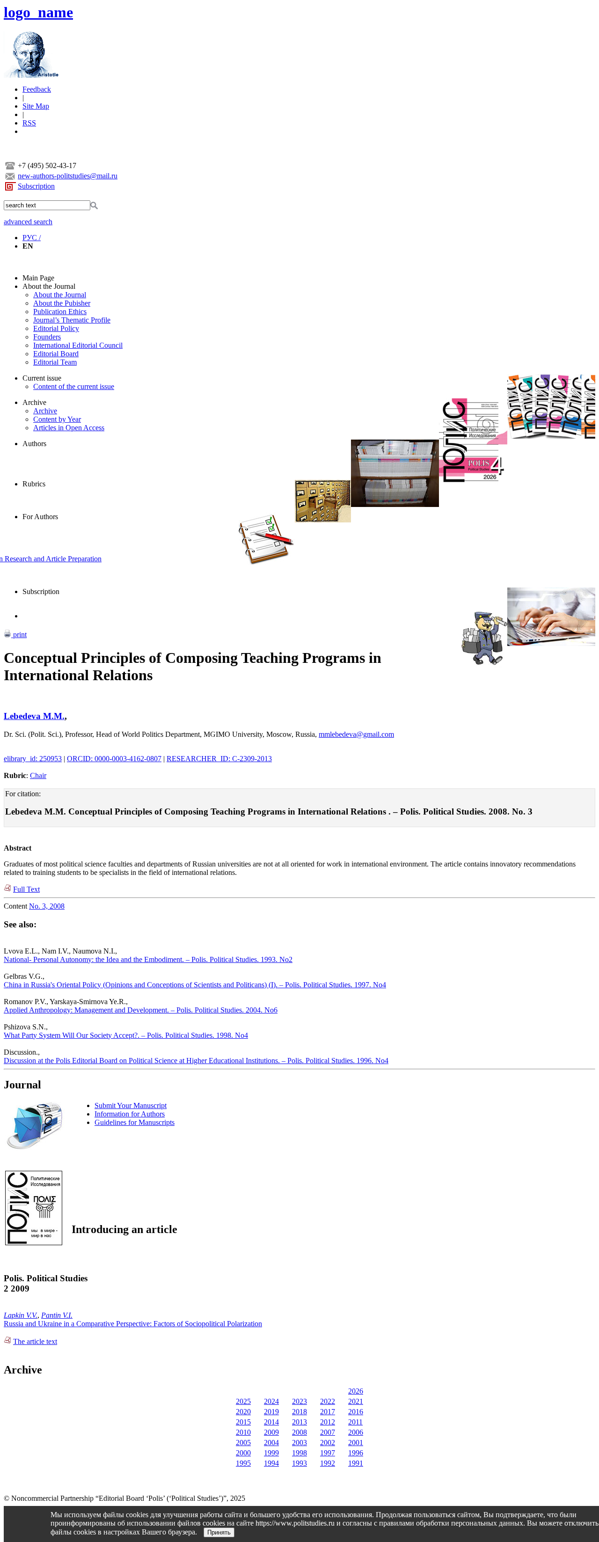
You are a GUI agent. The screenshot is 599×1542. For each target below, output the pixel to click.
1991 (355, 1463)
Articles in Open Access (68, 428)
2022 (327, 1401)
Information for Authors (130, 1114)
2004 (271, 1443)
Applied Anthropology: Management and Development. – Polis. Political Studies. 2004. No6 (141, 1010)
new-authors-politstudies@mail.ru (67, 176)
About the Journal (48, 286)
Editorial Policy (56, 328)
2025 (243, 1401)
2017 (327, 1412)
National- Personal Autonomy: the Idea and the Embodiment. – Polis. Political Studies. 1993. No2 (148, 959)
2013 (299, 1422)
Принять (219, 1532)
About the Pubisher (61, 303)
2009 (271, 1432)
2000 (243, 1453)
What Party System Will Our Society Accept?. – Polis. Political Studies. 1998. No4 (126, 1035)
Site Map (35, 106)
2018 (299, 1412)
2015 (243, 1422)
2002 (327, 1443)
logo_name (38, 12)
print (19, 635)
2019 (271, 1412)
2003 (299, 1443)
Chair (38, 775)
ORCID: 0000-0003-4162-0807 (114, 759)
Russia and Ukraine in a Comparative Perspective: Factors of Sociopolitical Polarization (133, 1324)
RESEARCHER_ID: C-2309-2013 (219, 759)
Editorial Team (55, 362)
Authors (34, 444)
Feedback (36, 89)
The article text (35, 1341)
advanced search (28, 222)
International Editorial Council (78, 345)
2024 (271, 1401)
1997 (327, 1453)
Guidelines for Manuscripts (135, 1122)
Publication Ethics (60, 312)
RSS (29, 123)
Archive (34, 402)
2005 (243, 1443)
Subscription (36, 186)
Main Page (38, 278)
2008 (299, 1432)
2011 (355, 1422)
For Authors (40, 517)
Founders (47, 337)
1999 (271, 1453)
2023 (299, 1401)
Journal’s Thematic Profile (71, 320)
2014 (271, 1422)
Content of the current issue (73, 386)
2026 (355, 1391)
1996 (355, 1453)
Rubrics (33, 484)
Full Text (26, 889)
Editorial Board (56, 354)
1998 (299, 1453)
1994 (271, 1463)
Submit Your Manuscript (131, 1105)
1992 (327, 1463)
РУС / (31, 238)
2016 (355, 1412)
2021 (355, 1401)
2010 (243, 1432)
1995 (243, 1463)
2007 (327, 1432)
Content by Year (57, 419)
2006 (355, 1432)
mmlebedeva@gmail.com (356, 734)
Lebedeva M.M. (34, 716)
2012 (327, 1422)
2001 (355, 1443)
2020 (243, 1412)
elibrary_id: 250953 (33, 759)
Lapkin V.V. (20, 1315)
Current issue (41, 378)
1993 (299, 1463)
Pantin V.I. (57, 1315)
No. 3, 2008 (47, 906)
